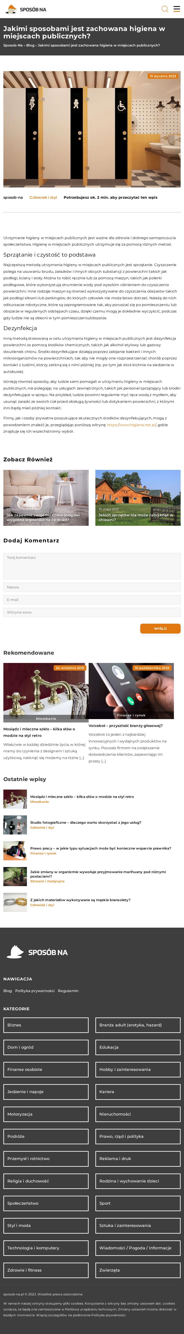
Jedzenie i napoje (25, 1091)
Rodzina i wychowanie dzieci (129, 1181)
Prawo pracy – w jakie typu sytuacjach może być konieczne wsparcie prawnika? (100, 848)
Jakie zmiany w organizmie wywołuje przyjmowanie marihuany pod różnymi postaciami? (98, 874)
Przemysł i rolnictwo (28, 1158)
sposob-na (13, 198)
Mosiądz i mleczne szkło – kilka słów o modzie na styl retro (82, 797)
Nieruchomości (115, 1114)
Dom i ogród (20, 1047)
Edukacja (109, 1047)
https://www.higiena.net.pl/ (131, 425)
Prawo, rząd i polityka (121, 1136)
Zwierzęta (109, 1270)
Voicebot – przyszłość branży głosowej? (126, 726)
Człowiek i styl (43, 197)
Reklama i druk (115, 1158)
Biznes (14, 1025)
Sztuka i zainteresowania (125, 1225)
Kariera (106, 1091)
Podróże (15, 1136)
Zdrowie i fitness (24, 1270)
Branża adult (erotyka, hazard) (130, 1025)
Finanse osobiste (24, 1069)
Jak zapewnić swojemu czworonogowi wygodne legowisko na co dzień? (43, 517)
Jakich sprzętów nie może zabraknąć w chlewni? (136, 517)
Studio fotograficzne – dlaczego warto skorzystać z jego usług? (86, 822)
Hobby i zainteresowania (125, 1069)
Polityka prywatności (35, 991)
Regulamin (68, 991)
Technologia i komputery (33, 1248)
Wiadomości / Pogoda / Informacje (135, 1248)
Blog (7, 991)
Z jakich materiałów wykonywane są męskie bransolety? (80, 900)
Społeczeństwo (22, 1203)
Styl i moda (19, 1225)
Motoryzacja (20, 1114)
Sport (104, 1203)
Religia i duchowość (28, 1181)
